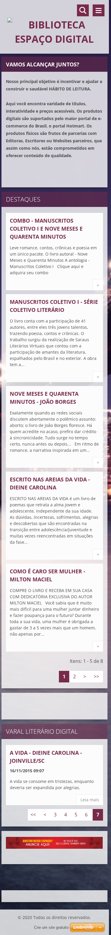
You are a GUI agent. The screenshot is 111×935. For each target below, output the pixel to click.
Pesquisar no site (83, 10)
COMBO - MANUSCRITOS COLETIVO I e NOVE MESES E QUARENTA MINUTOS (46, 228)
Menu (98, 10)
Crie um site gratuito (51, 927)
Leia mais (90, 799)
